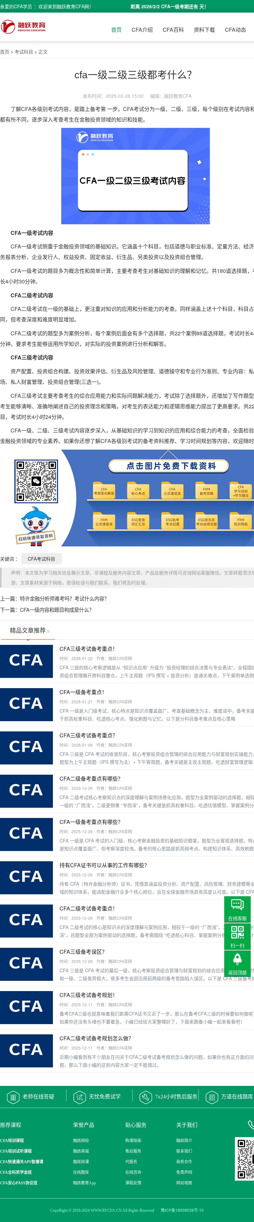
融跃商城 (81, 1151)
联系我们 (184, 1151)
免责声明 (184, 1172)
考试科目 (24, 51)
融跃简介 (184, 1140)
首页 (116, 29)
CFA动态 (235, 29)
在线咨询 (133, 1172)
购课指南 (133, 1140)
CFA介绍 (142, 29)
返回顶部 (237, 972)
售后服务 (133, 1151)
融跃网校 (81, 1140)
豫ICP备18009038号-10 (182, 1210)
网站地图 (184, 1183)
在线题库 (81, 1172)
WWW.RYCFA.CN (106, 1210)
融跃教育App (84, 1183)
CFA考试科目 (41, 558)
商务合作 (184, 1162)
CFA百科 (173, 29)
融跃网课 (81, 1162)
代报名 (131, 1162)
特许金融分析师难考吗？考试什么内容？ (64, 598)
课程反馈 (133, 1183)
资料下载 (204, 29)
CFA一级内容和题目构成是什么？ (57, 609)
